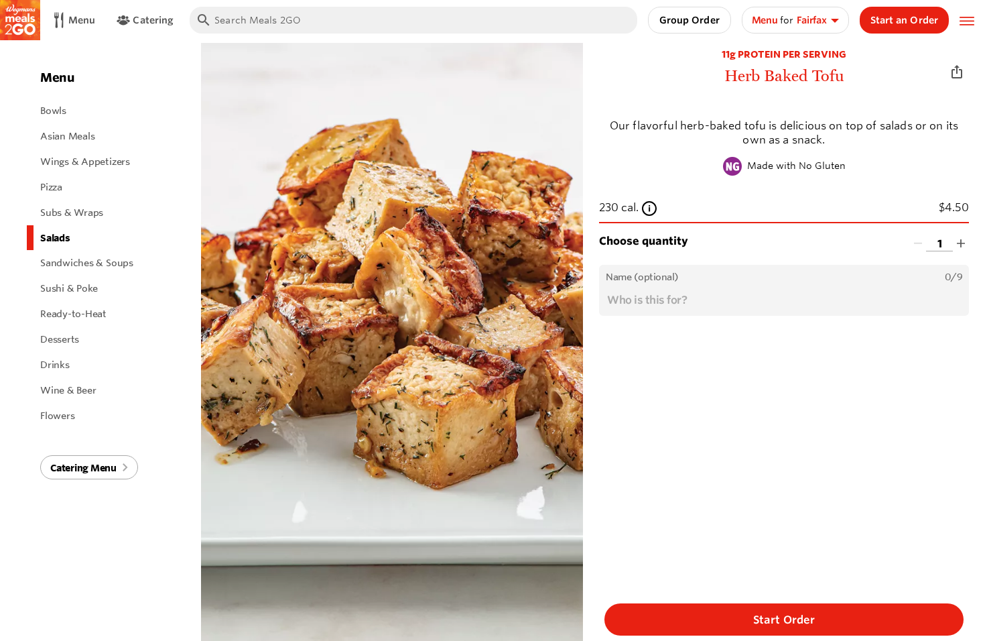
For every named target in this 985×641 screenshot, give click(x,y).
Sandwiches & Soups (86, 263)
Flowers (57, 416)
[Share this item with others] (957, 72)
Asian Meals (67, 136)
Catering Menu (83, 467)
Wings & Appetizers (85, 162)
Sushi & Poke (69, 288)
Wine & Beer (68, 390)
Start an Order (904, 20)
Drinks (55, 365)
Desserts (59, 339)
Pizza (51, 187)
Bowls (53, 111)
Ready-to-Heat (73, 314)
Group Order (689, 20)
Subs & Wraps (71, 213)
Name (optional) (642, 277)
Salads (55, 237)
